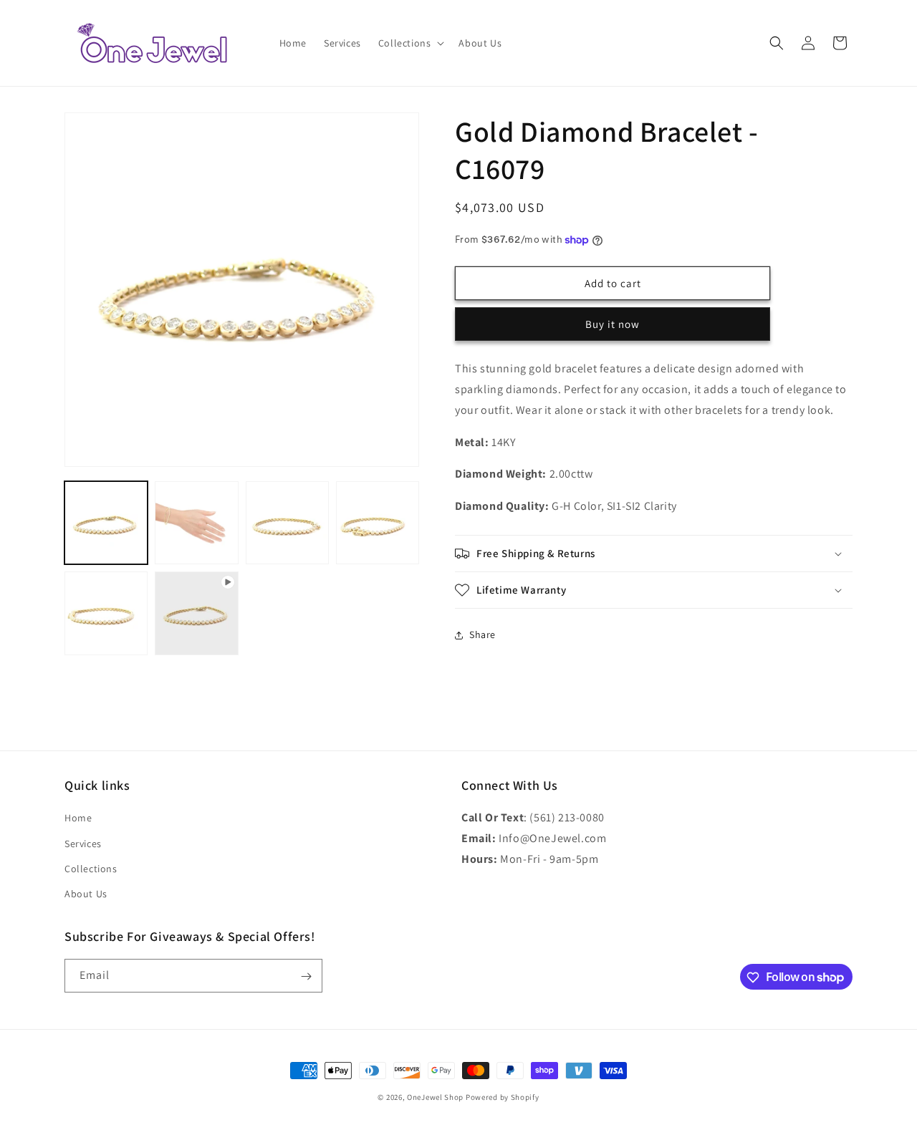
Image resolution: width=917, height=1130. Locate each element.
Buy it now (612, 324)
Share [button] (482, 634)
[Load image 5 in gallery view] (106, 613)
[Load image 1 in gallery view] (106, 522)
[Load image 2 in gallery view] (196, 522)
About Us (85, 893)
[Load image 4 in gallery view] (377, 522)
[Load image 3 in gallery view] (287, 522)
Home (78, 817)
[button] (410, 43)
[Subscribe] (306, 976)
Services (83, 843)
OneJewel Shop (435, 1097)
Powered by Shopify (502, 1097)
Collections (90, 868)
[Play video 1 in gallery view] (196, 613)
